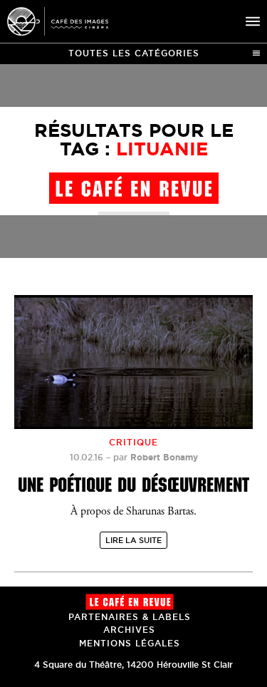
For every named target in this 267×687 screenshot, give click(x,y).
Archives (129, 629)
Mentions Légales (129, 643)
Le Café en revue (129, 602)
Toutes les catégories (133, 53)
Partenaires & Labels (129, 616)
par (155, 457)
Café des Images (57, 21)
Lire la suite (133, 540)
